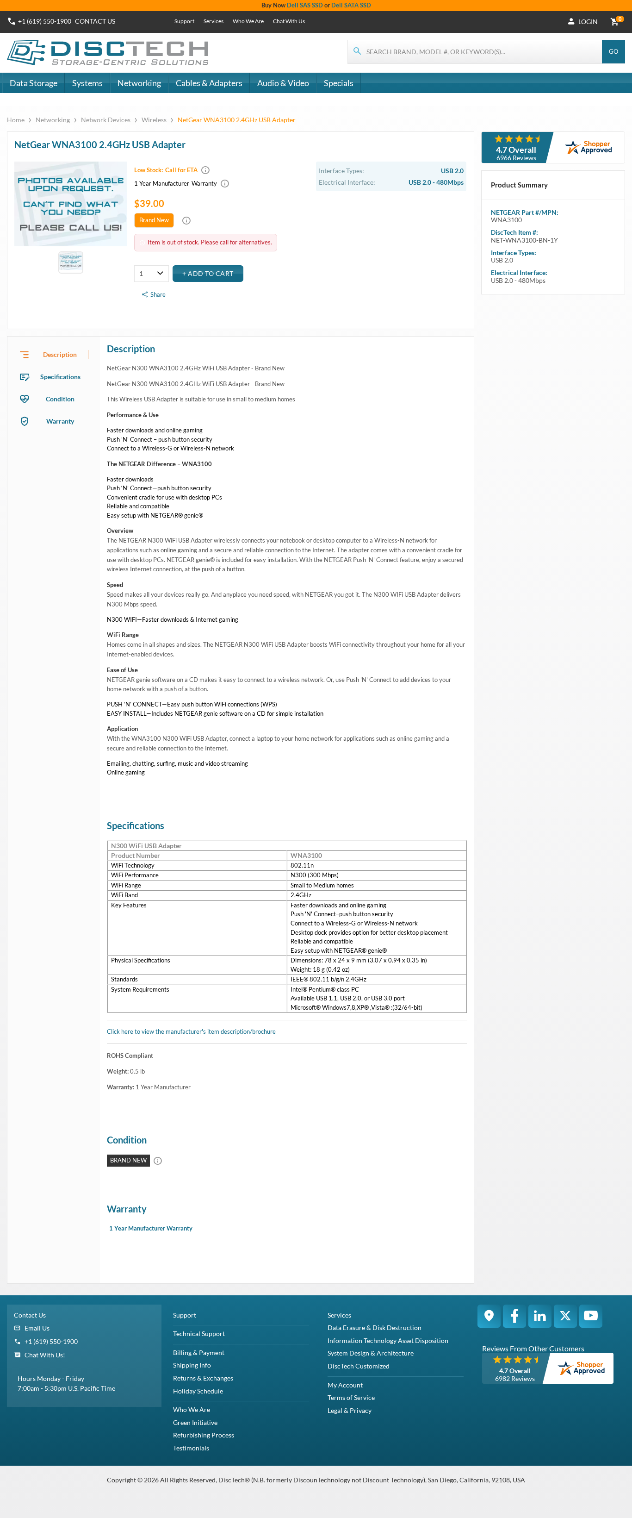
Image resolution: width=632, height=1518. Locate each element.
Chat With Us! (45, 1355)
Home (16, 120)
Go (613, 51)
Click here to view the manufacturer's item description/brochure (191, 1031)
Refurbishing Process (203, 1435)
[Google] (489, 1316)
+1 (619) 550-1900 (44, 21)
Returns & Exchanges (203, 1378)
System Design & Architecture (371, 1353)
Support (184, 21)
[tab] (53, 355)
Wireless (154, 120)
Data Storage (33, 83)
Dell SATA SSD (351, 5)
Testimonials (191, 1448)
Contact (95, 21)
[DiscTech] (109, 53)
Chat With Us (289, 21)
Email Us (37, 1328)
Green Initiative (195, 1422)
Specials (338, 83)
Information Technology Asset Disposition (388, 1340)
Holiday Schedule (198, 1391)
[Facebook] (514, 1316)
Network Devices (106, 120)
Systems (87, 83)
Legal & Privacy (350, 1410)
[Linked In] (539, 1316)
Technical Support (199, 1333)
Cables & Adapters (209, 83)
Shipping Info (192, 1365)
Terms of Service (351, 1397)
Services (213, 21)
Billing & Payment (198, 1352)
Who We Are (248, 21)
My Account (345, 1385)
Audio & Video (283, 83)
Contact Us (30, 1315)
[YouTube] (590, 1316)
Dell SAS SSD (305, 5)
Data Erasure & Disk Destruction (374, 1327)
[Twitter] (565, 1316)
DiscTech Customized (359, 1366)
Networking (139, 83)
